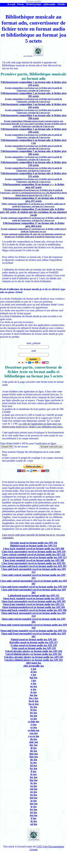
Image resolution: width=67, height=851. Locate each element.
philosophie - (50, 4)
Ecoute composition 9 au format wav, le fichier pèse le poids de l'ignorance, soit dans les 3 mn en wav (33, 180)
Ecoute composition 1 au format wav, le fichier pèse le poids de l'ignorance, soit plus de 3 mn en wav (33, 89)
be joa (33, 706)
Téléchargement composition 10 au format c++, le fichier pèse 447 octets (33, 186)
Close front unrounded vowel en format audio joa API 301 (33, 563)
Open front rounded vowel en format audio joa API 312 (33, 604)
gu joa (33, 794)
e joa (33, 674)
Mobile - (62, 4)
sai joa (33, 824)
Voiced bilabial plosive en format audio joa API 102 (33, 654)
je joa (34, 806)
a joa (33, 668)
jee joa (33, 809)
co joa (33, 727)
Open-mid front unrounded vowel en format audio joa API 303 (33, 635)
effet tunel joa (33, 662)
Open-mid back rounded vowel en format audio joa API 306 (33, 610)
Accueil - (12, 4)
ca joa (33, 718)
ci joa (33, 724)
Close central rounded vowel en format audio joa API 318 (33, 554)
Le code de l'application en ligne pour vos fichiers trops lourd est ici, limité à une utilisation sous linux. (32, 425)
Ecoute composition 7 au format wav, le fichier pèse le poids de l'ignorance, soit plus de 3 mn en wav (33, 158)
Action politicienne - (22, 7)
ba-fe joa (33, 701)
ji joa (33, 818)
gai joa (33, 789)
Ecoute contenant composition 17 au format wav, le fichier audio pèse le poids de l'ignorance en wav (33, 230)
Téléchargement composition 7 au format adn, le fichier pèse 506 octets (33, 152)
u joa (33, 689)
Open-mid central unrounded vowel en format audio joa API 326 (33, 626)
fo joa (33, 774)
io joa (34, 692)
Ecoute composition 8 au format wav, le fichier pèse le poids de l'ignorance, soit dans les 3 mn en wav (33, 169)
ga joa (33, 786)
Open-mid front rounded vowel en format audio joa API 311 (33, 630)
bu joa (33, 715)
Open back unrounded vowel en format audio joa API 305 (34, 601)
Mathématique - (34, 4)
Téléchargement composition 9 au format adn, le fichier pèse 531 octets (33, 175)
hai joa (33, 677)
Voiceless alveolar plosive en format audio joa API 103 (33, 657)
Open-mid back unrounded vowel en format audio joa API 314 (33, 614)
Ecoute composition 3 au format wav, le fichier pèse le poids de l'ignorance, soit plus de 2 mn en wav (33, 111)
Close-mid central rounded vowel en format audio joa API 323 (33, 576)
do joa (33, 750)
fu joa (33, 783)
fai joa (33, 765)
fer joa (33, 768)
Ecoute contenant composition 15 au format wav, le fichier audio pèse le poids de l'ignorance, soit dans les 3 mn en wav (33, 219)
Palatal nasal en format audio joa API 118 (33, 639)
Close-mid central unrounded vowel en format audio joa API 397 (33, 582)
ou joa (33, 686)
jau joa (33, 803)
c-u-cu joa (33, 736)
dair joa (33, 742)
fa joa (33, 762)
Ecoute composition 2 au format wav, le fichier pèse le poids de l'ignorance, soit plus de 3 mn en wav (33, 100)
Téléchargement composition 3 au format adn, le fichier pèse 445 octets (33, 106)
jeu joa (33, 815)
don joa (33, 753)
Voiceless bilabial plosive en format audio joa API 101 (33, 660)
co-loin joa (33, 730)
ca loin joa (33, 721)
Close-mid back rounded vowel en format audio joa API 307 (33, 566)
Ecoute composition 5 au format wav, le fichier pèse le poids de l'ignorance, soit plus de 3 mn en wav (33, 136)
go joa (33, 791)
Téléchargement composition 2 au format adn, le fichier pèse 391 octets (33, 95)
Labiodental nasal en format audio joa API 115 (33, 595)
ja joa (33, 800)
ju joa (33, 821)
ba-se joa (33, 704)
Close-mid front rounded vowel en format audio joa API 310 (33, 586)
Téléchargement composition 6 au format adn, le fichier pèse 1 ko (33, 141)
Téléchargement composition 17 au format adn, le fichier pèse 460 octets (34, 224)
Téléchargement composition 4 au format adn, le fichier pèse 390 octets (33, 117)
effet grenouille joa (33, 665)
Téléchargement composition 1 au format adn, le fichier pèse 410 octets (33, 83)
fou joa (33, 780)
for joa (33, 777)
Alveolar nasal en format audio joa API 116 (33, 542)
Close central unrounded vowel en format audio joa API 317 (33, 557)
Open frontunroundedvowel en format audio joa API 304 (33, 607)
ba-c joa (33, 698)
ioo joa (33, 695)
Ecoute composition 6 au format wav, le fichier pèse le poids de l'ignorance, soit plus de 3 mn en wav (33, 147)
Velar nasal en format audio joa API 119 (34, 648)
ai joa (34, 671)
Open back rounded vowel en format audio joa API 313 (33, 598)
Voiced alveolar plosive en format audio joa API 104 (33, 651)
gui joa (33, 797)
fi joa (33, 771)
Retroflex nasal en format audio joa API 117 (33, 642)
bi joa (33, 709)
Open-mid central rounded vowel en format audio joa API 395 (33, 620)
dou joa (33, 756)
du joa (33, 759)
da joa (33, 739)
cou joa (34, 733)
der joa (33, 745)
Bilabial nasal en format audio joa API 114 (33, 545)
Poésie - (21, 4)
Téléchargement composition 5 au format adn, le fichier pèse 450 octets (33, 130)
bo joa (33, 712)
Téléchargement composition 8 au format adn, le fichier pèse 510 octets (33, 164)
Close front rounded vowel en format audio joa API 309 (33, 560)
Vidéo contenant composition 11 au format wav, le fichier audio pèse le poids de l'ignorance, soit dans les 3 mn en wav (33, 205)
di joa (33, 747)
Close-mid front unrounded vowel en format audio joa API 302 (33, 591)
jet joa (33, 812)
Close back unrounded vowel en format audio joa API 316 (34, 551)
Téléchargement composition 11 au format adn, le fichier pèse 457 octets (33, 199)
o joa (33, 683)
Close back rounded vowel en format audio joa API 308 (33, 548)
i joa (33, 680)
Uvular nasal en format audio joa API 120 (34, 645)
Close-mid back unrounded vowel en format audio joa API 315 (33, 570)
